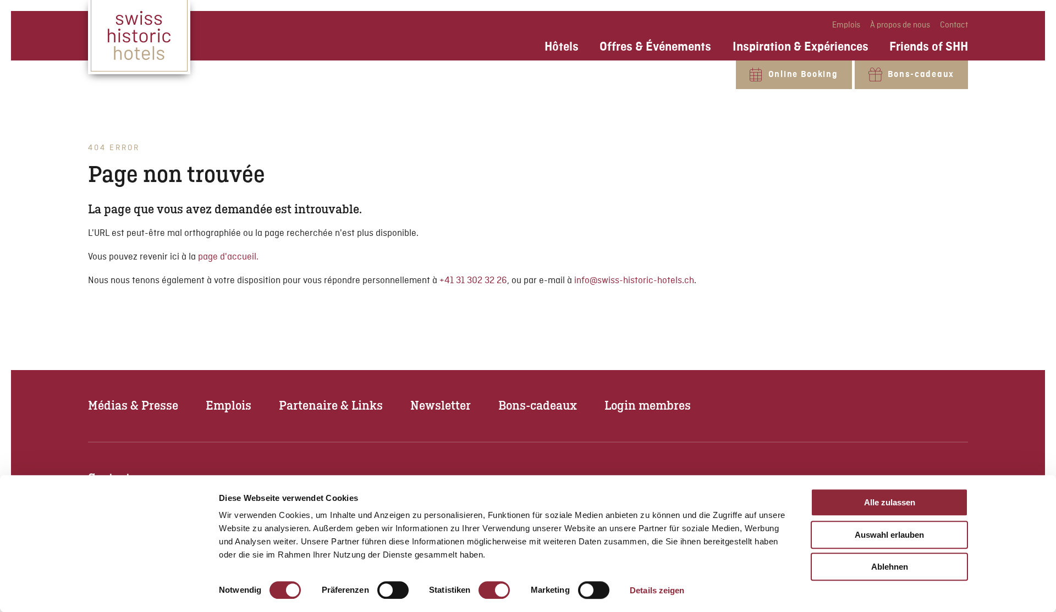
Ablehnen (889, 566)
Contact (954, 25)
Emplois (847, 25)
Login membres (647, 405)
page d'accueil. (228, 257)
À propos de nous (901, 25)
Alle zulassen (889, 502)
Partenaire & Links (331, 405)
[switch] (393, 590)
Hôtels (561, 46)
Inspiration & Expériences (800, 46)
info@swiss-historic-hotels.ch (634, 280)
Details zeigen (657, 590)
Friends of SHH (928, 46)
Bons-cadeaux (537, 405)
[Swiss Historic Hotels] (139, 37)
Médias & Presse (133, 405)
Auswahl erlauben (889, 534)
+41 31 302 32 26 (473, 280)
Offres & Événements (655, 46)
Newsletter (440, 405)
